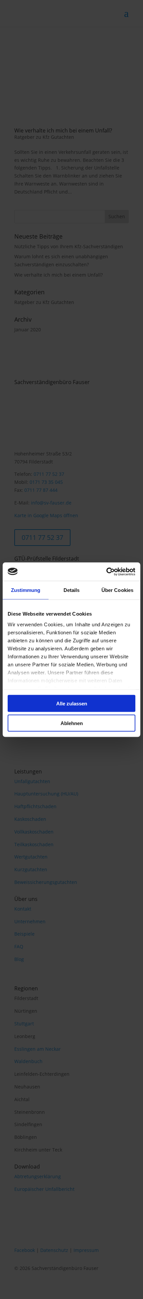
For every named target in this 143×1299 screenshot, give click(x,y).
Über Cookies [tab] (117, 590)
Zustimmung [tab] (26, 590)
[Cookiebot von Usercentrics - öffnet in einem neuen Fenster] (106, 571)
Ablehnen (72, 723)
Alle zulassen (71, 703)
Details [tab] (72, 590)
